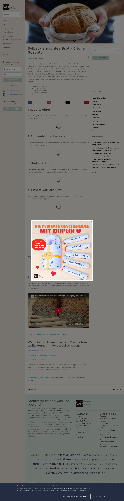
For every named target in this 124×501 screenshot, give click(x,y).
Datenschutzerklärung (67, 488)
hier (39, 490)
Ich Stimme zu (99, 496)
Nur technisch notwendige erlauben (73, 496)
